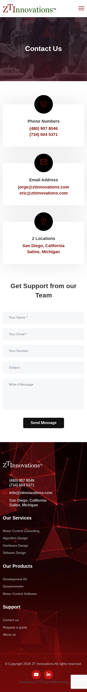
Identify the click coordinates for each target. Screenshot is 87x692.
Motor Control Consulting (21, 531)
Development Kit (15, 579)
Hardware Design (15, 545)
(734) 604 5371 (21, 485)
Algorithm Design (15, 538)
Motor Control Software (20, 594)
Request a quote (15, 627)
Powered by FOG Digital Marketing (43, 682)
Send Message (44, 423)
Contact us (11, 620)
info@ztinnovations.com (30, 493)
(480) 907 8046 (21, 480)
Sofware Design (14, 553)
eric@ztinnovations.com (43, 193)
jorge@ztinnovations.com (43, 187)
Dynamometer (13, 586)
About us (9, 634)
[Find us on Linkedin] (48, 674)
